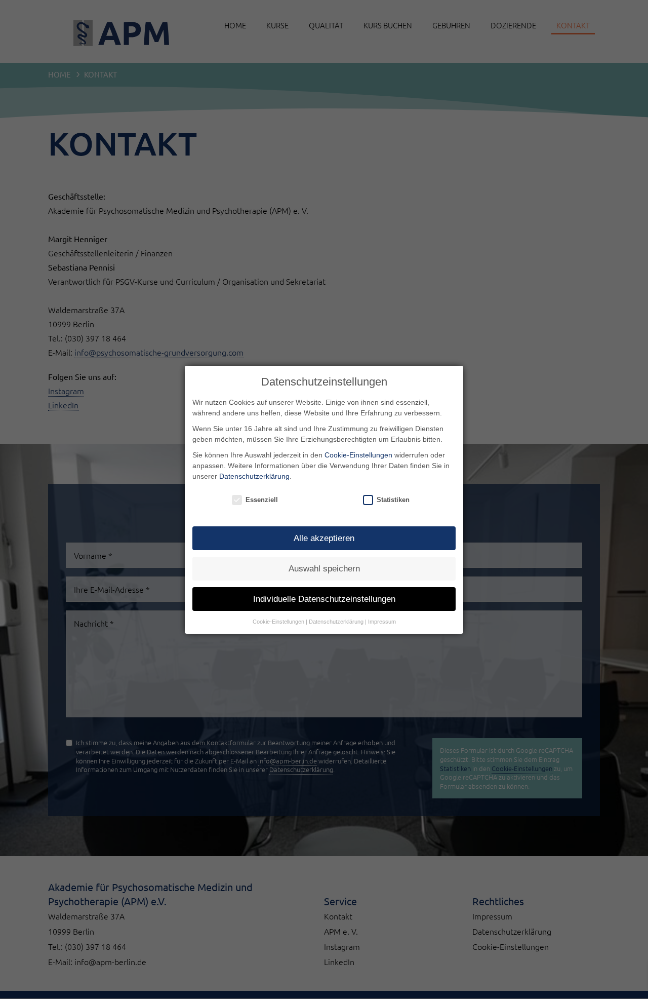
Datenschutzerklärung (254, 476)
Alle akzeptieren (324, 538)
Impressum (382, 622)
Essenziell (262, 500)
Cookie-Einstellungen (358, 455)
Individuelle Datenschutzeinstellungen (324, 599)
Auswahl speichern (324, 568)
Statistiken (393, 500)
